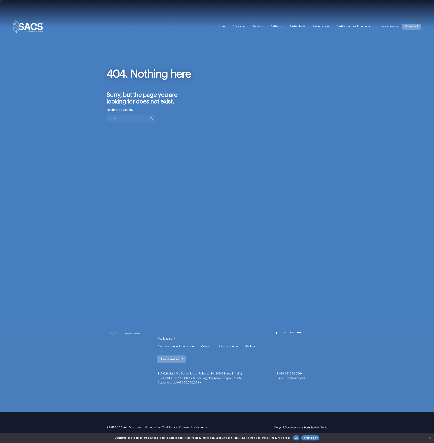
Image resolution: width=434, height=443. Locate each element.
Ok (296, 437)
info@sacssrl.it (295, 378)
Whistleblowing (169, 427)
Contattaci (411, 26)
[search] (151, 118)
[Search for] (130, 118)
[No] (429, 438)
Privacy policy (136, 427)
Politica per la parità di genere (194, 427)
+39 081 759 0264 (291, 373)
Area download (170, 359)
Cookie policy (152, 427)
